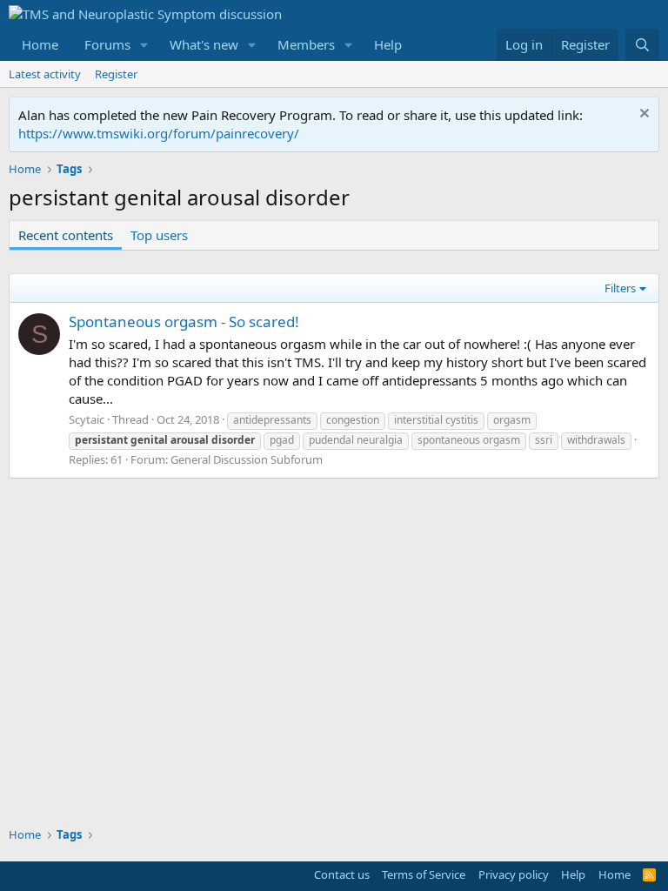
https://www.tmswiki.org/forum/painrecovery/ (158, 133)
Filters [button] (620, 288)
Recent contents (65, 235)
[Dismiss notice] (642, 115)
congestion (352, 419)
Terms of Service (423, 874)
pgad (282, 439)
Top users (159, 235)
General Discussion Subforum (246, 459)
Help (388, 44)
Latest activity (45, 74)
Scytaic (86, 419)
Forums (107, 44)
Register (116, 74)
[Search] (642, 45)
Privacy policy (513, 874)
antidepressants (272, 419)
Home (40, 44)
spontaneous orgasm (469, 439)
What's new (204, 44)
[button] (144, 45)
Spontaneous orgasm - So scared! (184, 322)
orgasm (512, 419)
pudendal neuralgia (356, 439)
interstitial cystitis (436, 419)
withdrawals (596, 439)
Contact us (342, 874)
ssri (543, 439)
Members (306, 44)
